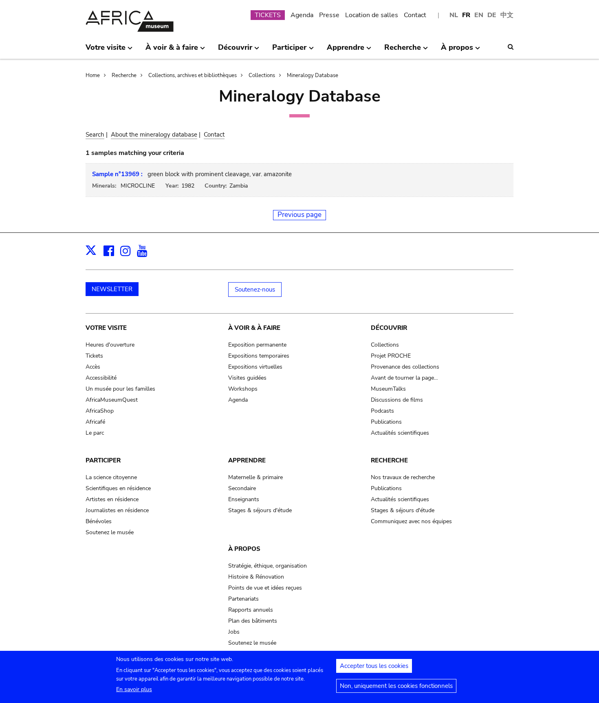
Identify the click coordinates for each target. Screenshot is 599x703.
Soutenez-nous (255, 289)
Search (95, 134)
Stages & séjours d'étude (260, 510)
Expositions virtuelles (255, 367)
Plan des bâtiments (252, 621)
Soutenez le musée (110, 532)
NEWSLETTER (112, 289)
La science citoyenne (111, 477)
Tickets (94, 356)
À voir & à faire (254, 328)
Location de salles (371, 15)
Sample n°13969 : (117, 174)
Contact (415, 15)
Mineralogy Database (312, 75)
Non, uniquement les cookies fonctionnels (396, 686)
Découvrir (389, 328)
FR (466, 15)
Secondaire (242, 488)
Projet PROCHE (391, 356)
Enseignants (243, 499)
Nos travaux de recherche (403, 477)
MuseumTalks (388, 389)
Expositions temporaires (258, 356)
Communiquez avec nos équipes (411, 521)
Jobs (234, 632)
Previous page (299, 214)
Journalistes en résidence (117, 510)
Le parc (95, 433)
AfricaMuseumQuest (112, 400)
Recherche (124, 75)
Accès (93, 367)
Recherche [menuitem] (402, 50)
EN (478, 15)
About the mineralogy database (154, 134)
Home (93, 75)
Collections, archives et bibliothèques (192, 75)
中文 (506, 15)
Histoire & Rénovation (256, 577)
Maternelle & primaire (255, 477)
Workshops (243, 389)
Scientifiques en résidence (118, 488)
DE (491, 15)
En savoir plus (134, 689)
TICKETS (268, 15)
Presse (329, 15)
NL (453, 15)
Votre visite (106, 328)
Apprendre (247, 460)
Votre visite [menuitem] (106, 50)
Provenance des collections (405, 367)
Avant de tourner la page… (404, 378)
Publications (386, 422)
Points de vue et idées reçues (265, 588)
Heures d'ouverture (110, 345)
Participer (103, 460)
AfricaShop (100, 411)
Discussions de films (397, 400)
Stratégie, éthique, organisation (267, 566)
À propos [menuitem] (457, 50)
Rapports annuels (250, 610)
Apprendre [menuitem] (345, 50)
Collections (262, 75)
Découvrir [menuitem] (235, 50)
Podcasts (382, 411)
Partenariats (243, 599)
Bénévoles (99, 521)
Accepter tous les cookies (374, 666)
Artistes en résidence (112, 499)
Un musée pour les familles (120, 389)
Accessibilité (101, 378)
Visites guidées (247, 378)
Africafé (95, 422)
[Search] (510, 47)
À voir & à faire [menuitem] (171, 50)
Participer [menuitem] (289, 50)
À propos (244, 549)
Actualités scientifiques (400, 433)
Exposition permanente (257, 345)
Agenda (302, 15)
